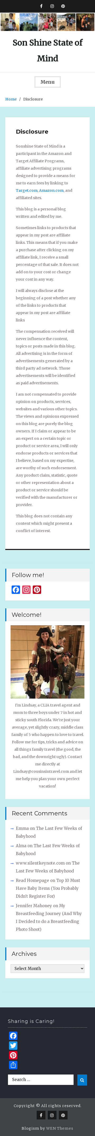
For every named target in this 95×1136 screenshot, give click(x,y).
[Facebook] (41, 6)
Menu (48, 82)
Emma (22, 828)
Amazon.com (51, 190)
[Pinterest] (63, 6)
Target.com (26, 190)
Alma (21, 845)
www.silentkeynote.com (40, 863)
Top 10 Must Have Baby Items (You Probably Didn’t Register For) (48, 888)
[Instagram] (52, 6)
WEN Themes (59, 1128)
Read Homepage (32, 880)
